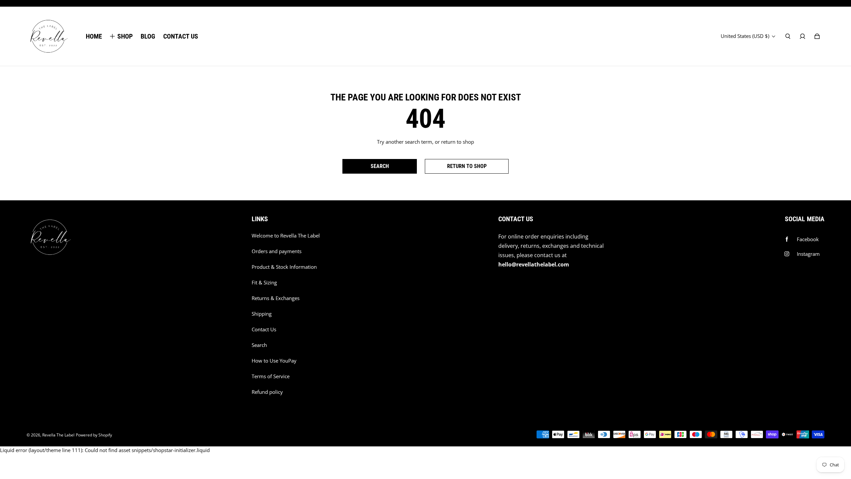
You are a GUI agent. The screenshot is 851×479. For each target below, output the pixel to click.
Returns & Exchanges (276, 298)
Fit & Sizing (264, 282)
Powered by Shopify (94, 435)
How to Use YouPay (274, 360)
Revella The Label (58, 435)
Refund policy (267, 392)
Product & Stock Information (284, 266)
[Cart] (817, 36)
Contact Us (264, 329)
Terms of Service (271, 376)
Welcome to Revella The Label (286, 235)
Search (259, 345)
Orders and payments (277, 251)
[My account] (802, 36)
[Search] (788, 36)
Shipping (262, 313)
